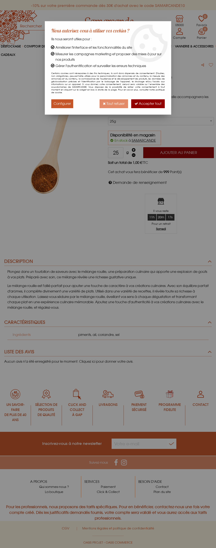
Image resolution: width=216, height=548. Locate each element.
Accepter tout (149, 104)
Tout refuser (115, 104)
